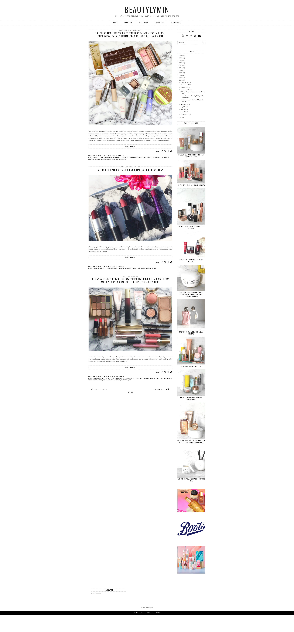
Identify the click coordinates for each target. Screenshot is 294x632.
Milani (105, 380)
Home (115, 22)
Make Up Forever (97, 380)
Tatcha (113, 159)
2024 (180, 60)
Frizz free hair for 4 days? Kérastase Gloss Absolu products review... (191, 441)
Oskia (90, 159)
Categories (176, 22)
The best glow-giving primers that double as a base (191, 156)
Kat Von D (156, 378)
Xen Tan (124, 159)
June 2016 (183, 109)
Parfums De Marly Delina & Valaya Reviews (191, 333)
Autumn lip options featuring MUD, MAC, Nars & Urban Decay (130, 169)
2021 (180, 68)
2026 (180, 55)
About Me (128, 22)
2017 (180, 77)
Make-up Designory (119, 268)
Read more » (130, 146)
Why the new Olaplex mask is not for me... (191, 480)
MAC (111, 268)
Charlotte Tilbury (98, 157)
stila (112, 380)
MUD (126, 268)
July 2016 (183, 107)
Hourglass (116, 157)
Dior (141, 378)
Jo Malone (123, 157)
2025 (180, 58)
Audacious (96, 268)
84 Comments (120, 156)
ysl (130, 380)
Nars (129, 268)
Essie (110, 157)
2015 (180, 117)
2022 (180, 65)
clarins (106, 157)
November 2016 (185, 85)
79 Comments (120, 266)
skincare (107, 159)
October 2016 (184, 87)
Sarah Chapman (99, 159)
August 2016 (184, 104)
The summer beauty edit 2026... (191, 366)
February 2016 (185, 114)
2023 (180, 63)
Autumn (102, 268)
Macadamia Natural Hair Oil (135, 157)
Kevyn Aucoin (164, 378)
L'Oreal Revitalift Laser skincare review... (191, 260)
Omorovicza (165, 157)
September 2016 (185, 89)
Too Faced (118, 159)
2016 (180, 80)
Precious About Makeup (139, 268)
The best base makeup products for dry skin (191, 227)
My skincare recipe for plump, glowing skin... (191, 399)
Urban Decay (150, 268)
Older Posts (161, 389)
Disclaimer (143, 22)
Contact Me (160, 22)
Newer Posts (100, 389)
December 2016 (185, 82)
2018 (180, 75)
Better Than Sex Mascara (115, 378)
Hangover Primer (148, 378)
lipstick (107, 268)
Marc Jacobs (147, 157)
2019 (180, 72)
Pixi (93, 159)
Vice (155, 268)
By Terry (125, 378)
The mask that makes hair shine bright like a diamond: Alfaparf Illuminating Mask (191, 294)
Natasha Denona (156, 157)
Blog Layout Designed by (147, 612)
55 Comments (120, 376)
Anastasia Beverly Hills (100, 378)
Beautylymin (147, 9)
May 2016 (183, 112)
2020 (180, 70)
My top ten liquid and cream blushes (191, 185)
